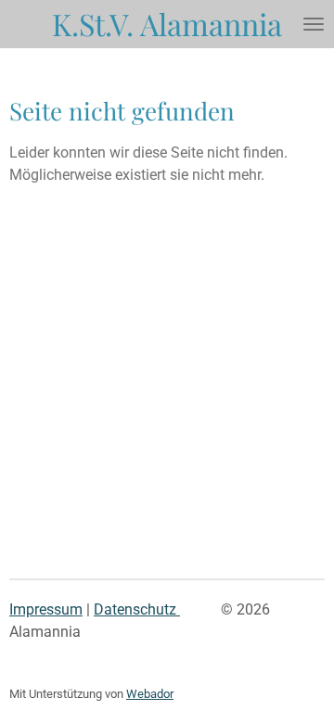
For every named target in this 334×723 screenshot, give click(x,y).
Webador (149, 694)
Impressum (46, 609)
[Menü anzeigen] (313, 24)
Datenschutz (137, 609)
